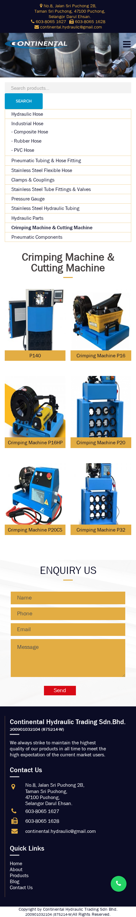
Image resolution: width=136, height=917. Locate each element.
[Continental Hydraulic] (36, 43)
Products (19, 875)
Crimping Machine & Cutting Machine (51, 227)
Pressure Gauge (28, 198)
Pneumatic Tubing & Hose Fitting (46, 160)
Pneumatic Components (36, 237)
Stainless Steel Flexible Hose (41, 170)
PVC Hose (24, 150)
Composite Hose (31, 131)
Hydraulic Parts (27, 218)
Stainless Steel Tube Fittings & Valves (51, 189)
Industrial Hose (27, 123)
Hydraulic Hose (27, 114)
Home (16, 863)
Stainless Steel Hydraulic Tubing (45, 208)
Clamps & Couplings (32, 179)
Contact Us (21, 887)
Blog (14, 881)
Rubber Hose (27, 141)
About (16, 869)
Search (24, 101)
